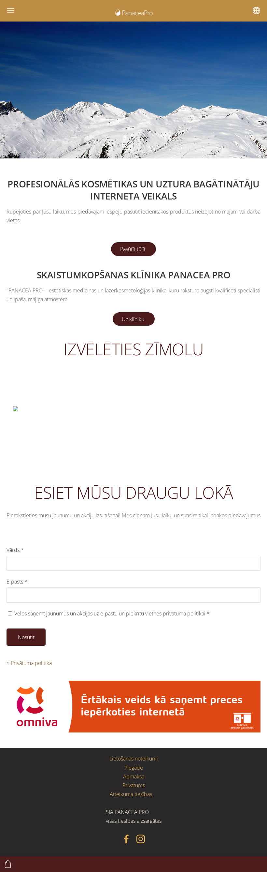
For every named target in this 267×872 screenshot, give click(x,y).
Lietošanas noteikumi (133, 758)
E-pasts (17, 581)
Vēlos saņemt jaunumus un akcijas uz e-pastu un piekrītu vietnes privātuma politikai (111, 613)
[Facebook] (126, 839)
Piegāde (133, 767)
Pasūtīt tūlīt (133, 249)
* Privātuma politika (29, 663)
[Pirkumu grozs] (8, 864)
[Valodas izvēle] (256, 11)
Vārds (15, 550)
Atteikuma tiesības (131, 794)
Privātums (133, 785)
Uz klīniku (133, 319)
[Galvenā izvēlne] (11, 11)
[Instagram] (140, 839)
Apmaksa (133, 776)
